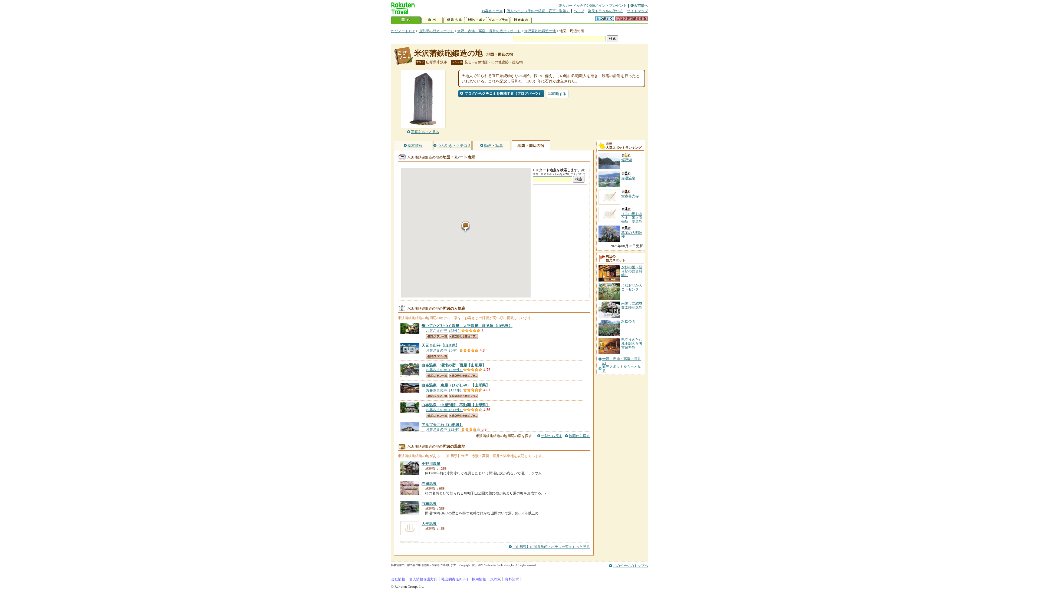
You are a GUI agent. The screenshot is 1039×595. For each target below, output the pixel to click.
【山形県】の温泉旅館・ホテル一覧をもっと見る (551, 547)
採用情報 (479, 579)
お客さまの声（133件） (444, 390)
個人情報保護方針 (423, 579)
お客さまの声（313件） (444, 410)
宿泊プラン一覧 (437, 336)
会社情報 (398, 579)
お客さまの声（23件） (443, 331)
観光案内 (521, 20)
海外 (432, 20)
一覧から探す (551, 436)
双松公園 (628, 321)
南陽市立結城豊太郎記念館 (631, 305)
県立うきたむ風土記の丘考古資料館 (631, 343)
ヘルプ (579, 11)
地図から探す (579, 436)
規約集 (495, 579)
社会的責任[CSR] (454, 579)
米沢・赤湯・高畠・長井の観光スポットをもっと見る (621, 364)
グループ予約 (498, 20)
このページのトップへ (630, 566)
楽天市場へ (639, 6)
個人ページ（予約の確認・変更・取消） (538, 11)
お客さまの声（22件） (443, 429)
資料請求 (512, 579)
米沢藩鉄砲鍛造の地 (540, 31)
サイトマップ (637, 11)
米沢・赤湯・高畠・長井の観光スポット (489, 31)
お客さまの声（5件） (442, 350)
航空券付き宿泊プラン (463, 336)
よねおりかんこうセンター (631, 287)
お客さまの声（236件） (444, 370)
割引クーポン (476, 20)
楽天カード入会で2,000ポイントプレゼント (592, 6)
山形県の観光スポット (436, 31)
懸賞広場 (454, 20)
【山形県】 (467, 325)
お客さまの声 (492, 11)
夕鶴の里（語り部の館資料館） (631, 271)
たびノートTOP (403, 31)
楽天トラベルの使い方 (605, 11)
